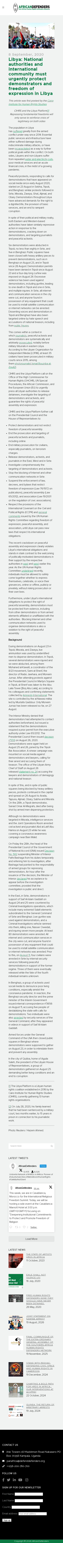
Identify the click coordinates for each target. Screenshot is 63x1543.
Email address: (10, 1513)
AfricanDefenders (23, 1188)
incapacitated (22, 149)
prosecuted (25, 343)
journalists (21, 336)
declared (22, 879)
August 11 (25, 955)
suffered (17, 131)
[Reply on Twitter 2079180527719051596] (11, 1227)
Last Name (8, 1500)
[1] (48, 111)
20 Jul (36, 1188)
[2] (14, 367)
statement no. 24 (28, 772)
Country (6, 1507)
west (36, 564)
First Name (8, 1494)
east (25, 564)
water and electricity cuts (39, 159)
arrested (18, 1018)
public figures (21, 325)
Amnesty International (35, 695)
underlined (27, 571)
